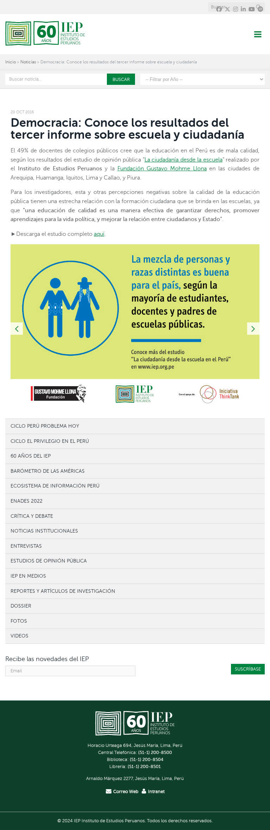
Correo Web (126, 791)
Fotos (19, 621)
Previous (17, 328)
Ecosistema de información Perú (55, 486)
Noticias (28, 61)
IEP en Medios (28, 576)
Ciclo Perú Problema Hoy (45, 426)
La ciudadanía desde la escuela (183, 160)
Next (253, 328)
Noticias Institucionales (44, 531)
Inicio (10, 61)
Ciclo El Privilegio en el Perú (50, 441)
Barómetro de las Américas (48, 471)
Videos (19, 636)
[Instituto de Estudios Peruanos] (45, 34)
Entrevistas (26, 546)
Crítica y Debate (32, 516)
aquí (99, 234)
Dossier (21, 606)
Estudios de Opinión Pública (49, 561)
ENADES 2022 (27, 501)
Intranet (156, 791)
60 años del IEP (31, 456)
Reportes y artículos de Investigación (63, 591)
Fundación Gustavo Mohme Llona (162, 168)
